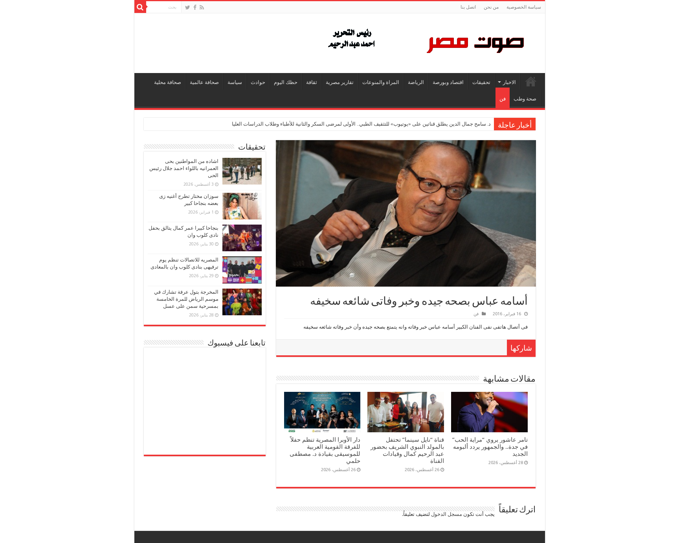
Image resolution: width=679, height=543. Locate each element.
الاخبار (509, 82)
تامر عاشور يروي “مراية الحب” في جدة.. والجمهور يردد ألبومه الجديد (490, 446)
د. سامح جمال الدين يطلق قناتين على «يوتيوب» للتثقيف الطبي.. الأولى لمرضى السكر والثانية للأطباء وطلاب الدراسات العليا (361, 124)
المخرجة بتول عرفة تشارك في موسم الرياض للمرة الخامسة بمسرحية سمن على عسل (186, 299)
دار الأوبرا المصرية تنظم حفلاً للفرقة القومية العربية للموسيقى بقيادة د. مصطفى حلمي (325, 450)
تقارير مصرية (340, 82)
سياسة (235, 82)
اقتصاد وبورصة (448, 82)
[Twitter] (187, 7)
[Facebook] (195, 7)
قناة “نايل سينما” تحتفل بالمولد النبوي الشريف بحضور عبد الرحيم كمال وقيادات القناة (407, 450)
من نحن (491, 7)
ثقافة (311, 82)
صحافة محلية (167, 82)
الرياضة (416, 82)
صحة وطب (525, 99)
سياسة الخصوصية (523, 7)
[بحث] (140, 7)
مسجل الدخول (446, 514)
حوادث (258, 82)
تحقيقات (481, 82)
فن (502, 99)
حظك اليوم (285, 82)
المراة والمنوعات (380, 82)
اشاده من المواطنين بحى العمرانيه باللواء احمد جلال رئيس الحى (183, 168)
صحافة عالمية (204, 82)
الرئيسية (531, 81)
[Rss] (202, 7)
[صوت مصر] (425, 41)
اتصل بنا (468, 7)
